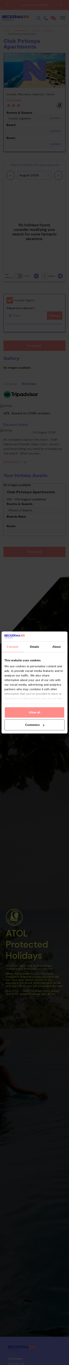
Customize (32, 724)
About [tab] (56, 646)
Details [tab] (34, 646)
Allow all (34, 712)
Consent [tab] (12, 646)
